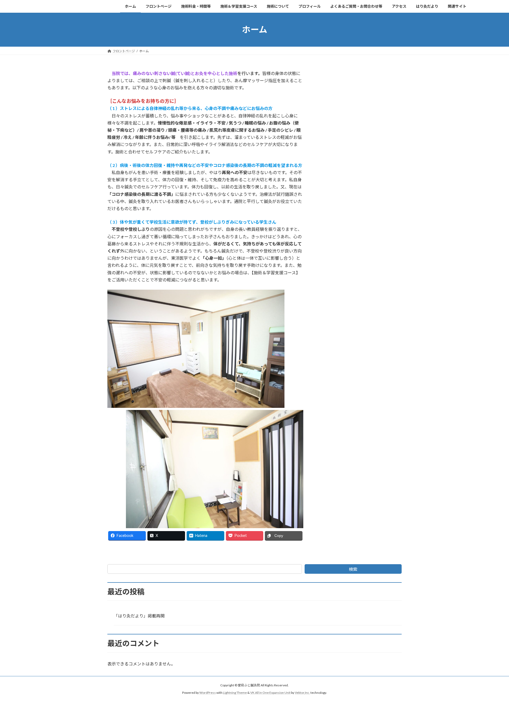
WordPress (207, 693)
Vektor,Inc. (302, 693)
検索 (353, 569)
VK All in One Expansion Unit (270, 693)
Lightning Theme (235, 693)
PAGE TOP (492, 676)
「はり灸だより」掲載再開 (139, 615)
